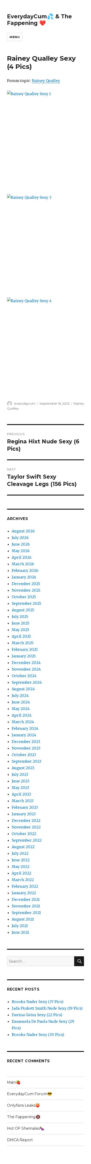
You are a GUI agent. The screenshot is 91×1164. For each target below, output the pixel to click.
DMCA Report (20, 1140)
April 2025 (21, 636)
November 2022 (26, 827)
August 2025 (23, 610)
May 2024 (21, 708)
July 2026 (20, 537)
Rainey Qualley (46, 80)
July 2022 (20, 853)
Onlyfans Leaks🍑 (23, 1105)
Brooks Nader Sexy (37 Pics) (37, 1001)
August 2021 (23, 919)
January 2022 (24, 893)
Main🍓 (14, 1082)
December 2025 (26, 583)
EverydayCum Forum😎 (29, 1094)
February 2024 (25, 728)
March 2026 (23, 564)
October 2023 (24, 754)
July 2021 (20, 925)
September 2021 (26, 912)
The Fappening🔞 (23, 1117)
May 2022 (20, 866)
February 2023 (25, 807)
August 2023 (23, 768)
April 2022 (21, 873)
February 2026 (25, 570)
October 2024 (24, 675)
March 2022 (23, 879)
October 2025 (24, 596)
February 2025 (25, 649)
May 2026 (21, 550)
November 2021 (26, 906)
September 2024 (27, 682)
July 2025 (20, 616)
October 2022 (24, 833)
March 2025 (23, 643)
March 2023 (23, 800)
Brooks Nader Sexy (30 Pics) (38, 1034)
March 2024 (23, 721)
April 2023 (21, 794)
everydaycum (24, 403)
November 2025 (26, 590)
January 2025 (24, 656)
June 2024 (21, 702)
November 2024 (26, 669)
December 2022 (26, 820)
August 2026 (23, 531)
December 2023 (26, 741)
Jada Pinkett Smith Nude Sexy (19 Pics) (47, 1008)
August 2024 (23, 689)
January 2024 (24, 735)
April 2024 (22, 715)
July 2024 (20, 695)
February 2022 (25, 886)
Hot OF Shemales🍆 (25, 1128)
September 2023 (26, 761)
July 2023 (20, 774)
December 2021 (26, 899)
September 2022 (27, 840)
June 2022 (21, 860)
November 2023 (26, 748)
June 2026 (21, 544)
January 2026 (24, 577)
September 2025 (26, 603)
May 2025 (20, 629)
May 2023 (20, 787)
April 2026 (22, 557)
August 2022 (23, 846)
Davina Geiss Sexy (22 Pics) (37, 1014)
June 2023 (20, 781)
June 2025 (20, 623)
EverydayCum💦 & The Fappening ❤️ (39, 19)
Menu (15, 37)
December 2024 (26, 662)
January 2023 (24, 814)
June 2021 (20, 932)
